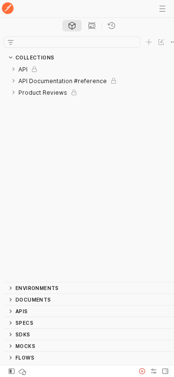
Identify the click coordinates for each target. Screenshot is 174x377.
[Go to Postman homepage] (8, 8)
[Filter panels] (10, 42)
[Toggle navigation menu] (162, 8)
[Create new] (149, 42)
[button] (142, 371)
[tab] (72, 25)
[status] (23, 371)
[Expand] (13, 69)
